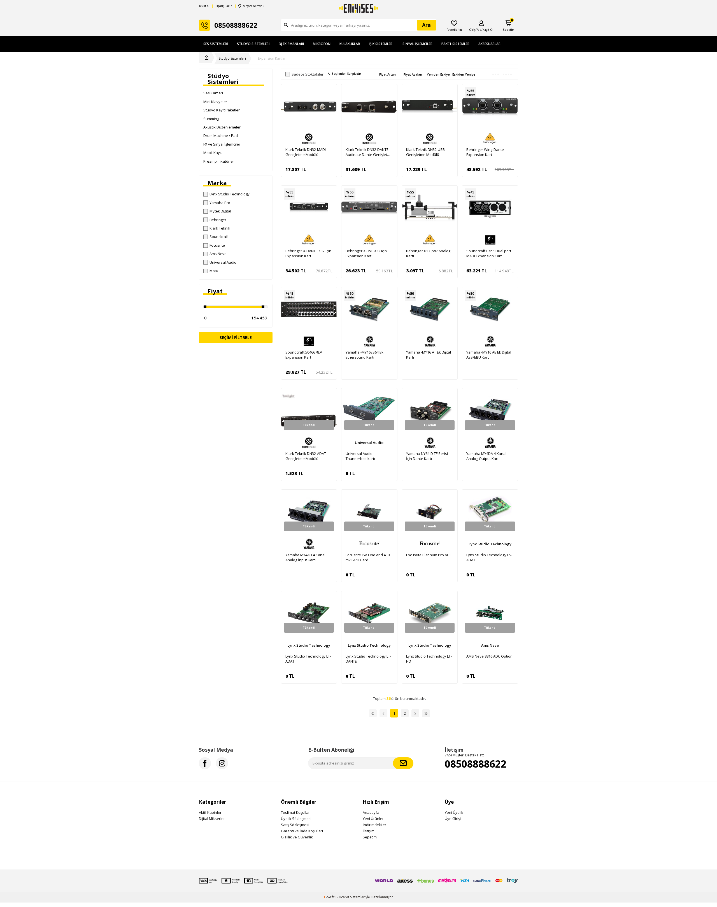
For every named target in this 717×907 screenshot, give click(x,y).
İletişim (368, 830)
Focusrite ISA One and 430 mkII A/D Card (368, 557)
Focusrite (217, 245)
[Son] (426, 713)
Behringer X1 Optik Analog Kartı (428, 253)
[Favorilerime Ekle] (329, 101)
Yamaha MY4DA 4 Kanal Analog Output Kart (486, 456)
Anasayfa (371, 812)
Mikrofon (321, 43)
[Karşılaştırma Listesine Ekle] (329, 91)
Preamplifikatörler (218, 161)
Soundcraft (219, 236)
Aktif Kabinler (210, 812)
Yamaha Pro (219, 202)
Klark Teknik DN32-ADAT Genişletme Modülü (305, 456)
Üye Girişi (453, 818)
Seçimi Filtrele (236, 337)
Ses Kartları (213, 92)
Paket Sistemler (455, 43)
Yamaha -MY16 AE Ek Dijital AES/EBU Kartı (488, 355)
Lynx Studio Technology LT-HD (429, 659)
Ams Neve (218, 253)
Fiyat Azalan (413, 74)
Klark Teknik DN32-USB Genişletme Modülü (425, 152)
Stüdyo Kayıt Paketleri (222, 110)
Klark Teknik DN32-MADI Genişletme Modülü (305, 152)
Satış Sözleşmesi (295, 824)
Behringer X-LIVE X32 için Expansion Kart (366, 253)
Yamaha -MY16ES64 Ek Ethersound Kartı (364, 355)
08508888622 (475, 763)
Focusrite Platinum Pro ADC (429, 554)
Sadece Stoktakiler (307, 74)
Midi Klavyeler (215, 101)
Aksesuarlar (489, 43)
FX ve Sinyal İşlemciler (221, 144)
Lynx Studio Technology (229, 194)
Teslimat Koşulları (296, 812)
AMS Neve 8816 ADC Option (489, 656)
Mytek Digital (220, 211)
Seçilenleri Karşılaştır (346, 74)
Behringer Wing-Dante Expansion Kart (485, 152)
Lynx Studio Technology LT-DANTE (368, 659)
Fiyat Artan (387, 74)
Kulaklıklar (349, 43)
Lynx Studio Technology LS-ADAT (489, 557)
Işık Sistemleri (381, 43)
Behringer (217, 219)
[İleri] (415, 713)
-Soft (329, 897)
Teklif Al (204, 6)
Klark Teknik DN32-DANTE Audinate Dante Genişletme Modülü (369, 152)
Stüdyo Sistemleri (253, 43)
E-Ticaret (342, 897)
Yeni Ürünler (373, 818)
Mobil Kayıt (212, 152)
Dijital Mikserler (212, 818)
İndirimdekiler (374, 824)
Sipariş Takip (223, 6)
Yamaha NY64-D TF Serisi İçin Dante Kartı (427, 456)
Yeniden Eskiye (438, 74)
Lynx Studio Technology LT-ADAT (308, 659)
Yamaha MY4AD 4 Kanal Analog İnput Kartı (305, 557)
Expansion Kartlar (272, 58)
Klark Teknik (219, 228)
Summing (211, 118)
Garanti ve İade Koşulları (302, 830)
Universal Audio (222, 262)
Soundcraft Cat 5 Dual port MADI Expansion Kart (488, 253)
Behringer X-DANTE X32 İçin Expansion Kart (308, 253)
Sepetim (370, 837)
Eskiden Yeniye (463, 74)
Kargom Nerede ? (253, 6)
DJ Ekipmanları (291, 43)
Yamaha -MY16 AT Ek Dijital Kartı (428, 355)
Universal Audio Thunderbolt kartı (360, 456)
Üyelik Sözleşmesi (296, 818)
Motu (213, 270)
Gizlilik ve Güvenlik (297, 837)
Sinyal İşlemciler (417, 43)
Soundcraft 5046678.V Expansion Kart (303, 355)
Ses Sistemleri (215, 43)
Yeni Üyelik (454, 812)
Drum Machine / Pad (220, 135)
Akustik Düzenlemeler (222, 127)
